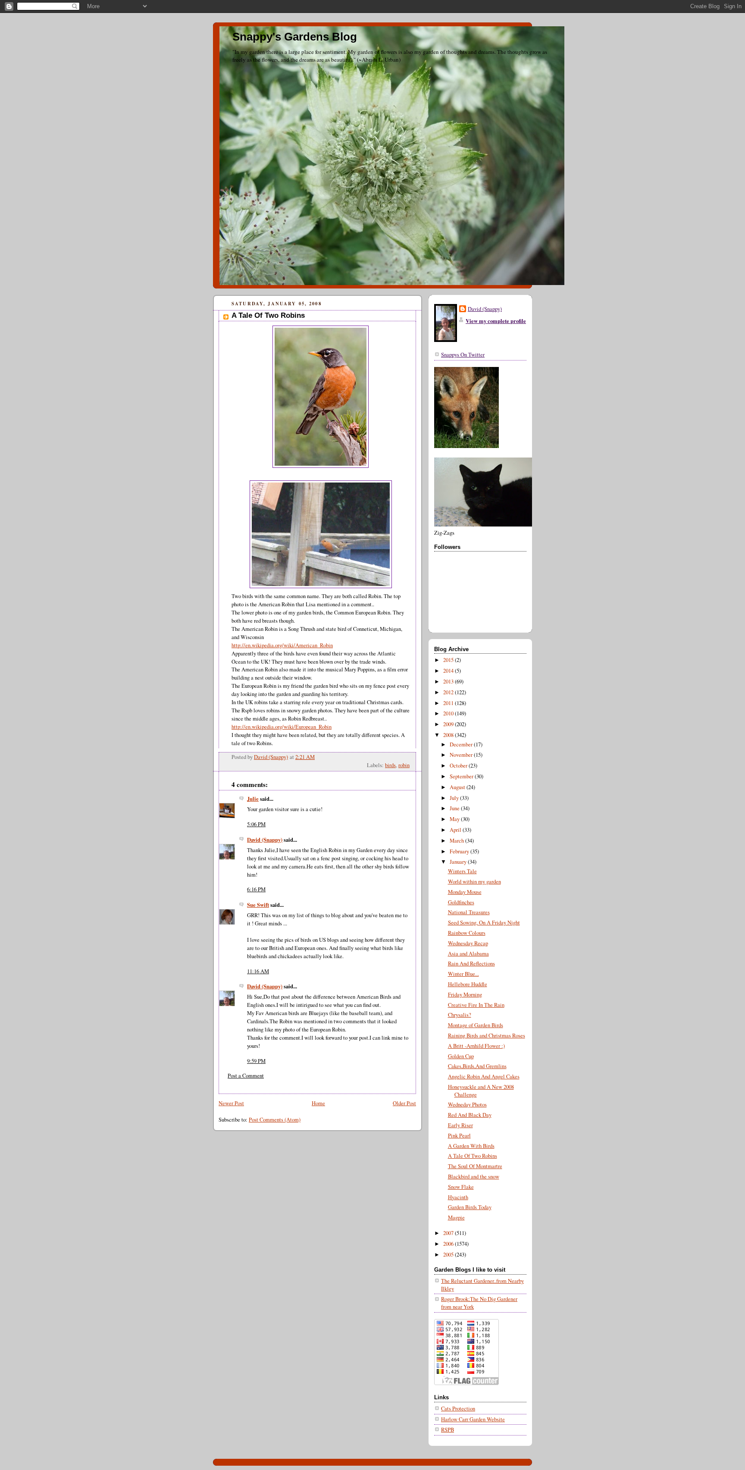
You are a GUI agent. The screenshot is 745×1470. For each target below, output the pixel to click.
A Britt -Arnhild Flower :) (476, 1046)
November (462, 755)
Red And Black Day (469, 1115)
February (460, 851)
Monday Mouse (465, 892)
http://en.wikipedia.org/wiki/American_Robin (282, 645)
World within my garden (474, 881)
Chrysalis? (459, 1015)
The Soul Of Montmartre (475, 1166)
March (457, 840)
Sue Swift (258, 905)
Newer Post (231, 1103)
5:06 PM (256, 824)
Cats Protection (458, 1408)
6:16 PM (256, 889)
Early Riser (460, 1125)
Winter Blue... (463, 974)
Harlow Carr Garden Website (473, 1419)
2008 (449, 735)
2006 (449, 1243)
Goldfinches (461, 902)
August (458, 787)
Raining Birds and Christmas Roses (486, 1035)
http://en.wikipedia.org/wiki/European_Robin (282, 726)
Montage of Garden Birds (475, 1025)
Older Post (404, 1103)
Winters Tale (462, 871)
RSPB (447, 1429)
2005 (449, 1254)
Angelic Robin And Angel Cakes (484, 1076)
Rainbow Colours (466, 933)
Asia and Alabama (468, 953)
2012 (449, 692)
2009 (449, 724)
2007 (449, 1233)
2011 (449, 703)
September (462, 776)
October (459, 765)
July (455, 798)
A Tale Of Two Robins (472, 1156)
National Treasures (469, 912)
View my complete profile (496, 321)
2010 (449, 713)
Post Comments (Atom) (275, 1119)
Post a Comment (246, 1075)
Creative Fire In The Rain (476, 1005)
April (456, 830)
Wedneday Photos (467, 1104)
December (462, 744)
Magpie (456, 1217)
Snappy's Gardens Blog (294, 36)
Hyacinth (458, 1197)
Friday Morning (465, 994)
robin (404, 765)
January (459, 861)
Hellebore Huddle (467, 984)
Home (318, 1103)
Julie (253, 798)
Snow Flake (461, 1187)
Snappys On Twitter (463, 354)
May (455, 819)
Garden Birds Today (469, 1207)
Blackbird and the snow (473, 1176)
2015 (449, 660)
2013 (449, 681)
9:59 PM (256, 1061)
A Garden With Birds (471, 1146)
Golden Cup (461, 1056)
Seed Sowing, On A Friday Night (484, 922)
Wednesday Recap (468, 943)
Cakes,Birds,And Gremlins (477, 1066)
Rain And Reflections (471, 963)
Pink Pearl (459, 1135)
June (455, 808)
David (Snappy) (264, 839)
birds (390, 765)
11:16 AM (258, 971)
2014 (449, 670)
